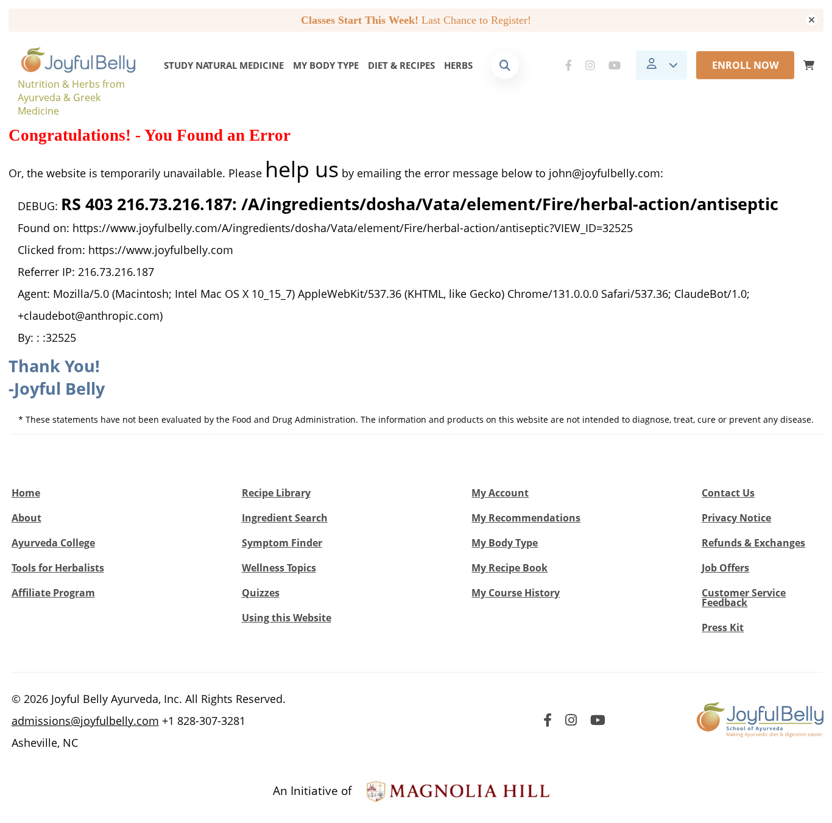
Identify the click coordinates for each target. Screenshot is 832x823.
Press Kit (723, 627)
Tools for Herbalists (58, 567)
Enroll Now (745, 65)
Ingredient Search (285, 518)
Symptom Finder (282, 542)
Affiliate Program (53, 592)
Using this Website (286, 617)
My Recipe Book (509, 567)
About (26, 518)
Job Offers (725, 567)
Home (26, 493)
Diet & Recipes (401, 65)
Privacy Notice (736, 518)
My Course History (515, 592)
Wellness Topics (279, 567)
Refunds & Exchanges (753, 542)
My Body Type (326, 65)
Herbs (458, 65)
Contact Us (728, 493)
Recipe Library (276, 493)
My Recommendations (525, 518)
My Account (500, 493)
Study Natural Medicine (224, 65)
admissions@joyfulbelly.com (85, 720)
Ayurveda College (53, 542)
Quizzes (261, 592)
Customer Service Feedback (744, 597)
